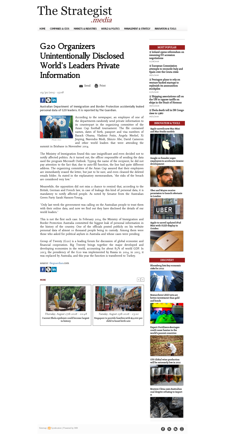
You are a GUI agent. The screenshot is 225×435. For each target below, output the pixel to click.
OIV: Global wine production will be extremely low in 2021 (165, 361)
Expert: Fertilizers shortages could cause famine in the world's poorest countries (164, 330)
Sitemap (42, 428)
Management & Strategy (137, 28)
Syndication (56, 428)
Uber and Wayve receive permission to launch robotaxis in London (166, 193)
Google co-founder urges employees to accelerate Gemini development (167, 161)
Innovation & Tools (165, 28)
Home (42, 28)
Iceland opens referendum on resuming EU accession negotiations (166, 55)
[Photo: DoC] (56, 116)
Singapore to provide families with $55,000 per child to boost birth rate (118, 319)
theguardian (56, 263)
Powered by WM (70, 428)
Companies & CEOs (60, 28)
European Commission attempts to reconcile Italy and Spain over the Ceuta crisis (166, 68)
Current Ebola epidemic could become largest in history (65, 319)
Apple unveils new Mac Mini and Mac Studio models (165, 130)
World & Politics (110, 28)
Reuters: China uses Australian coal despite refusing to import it (166, 392)
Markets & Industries (85, 28)
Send (86, 85)
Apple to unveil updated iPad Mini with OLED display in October (165, 225)
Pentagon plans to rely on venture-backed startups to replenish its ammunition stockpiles (164, 84)
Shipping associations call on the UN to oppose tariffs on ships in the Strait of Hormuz (166, 99)
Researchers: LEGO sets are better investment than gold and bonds (165, 298)
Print (102, 85)
